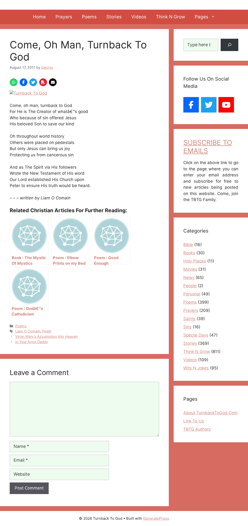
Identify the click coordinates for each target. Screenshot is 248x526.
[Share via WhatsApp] (13, 82)
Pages (201, 17)
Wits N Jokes (196, 368)
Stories (114, 17)
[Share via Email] (53, 82)
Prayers (63, 17)
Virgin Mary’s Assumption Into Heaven (46, 336)
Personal (191, 294)
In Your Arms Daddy (31, 342)
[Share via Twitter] (33, 82)
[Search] (229, 45)
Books (189, 252)
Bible (188, 244)
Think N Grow (170, 17)
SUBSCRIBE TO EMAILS (207, 146)
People (190, 285)
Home (39, 17)
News (188, 277)
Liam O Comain (27, 331)
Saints (189, 318)
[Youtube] (226, 105)
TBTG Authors (197, 429)
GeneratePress (156, 518)
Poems (89, 17)
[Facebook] (191, 105)
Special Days (195, 335)
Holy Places (194, 261)
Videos (138, 17)
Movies (190, 269)
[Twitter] (208, 105)
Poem (47, 331)
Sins (187, 326)
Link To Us (193, 421)
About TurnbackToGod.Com (210, 412)
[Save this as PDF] (43, 82)
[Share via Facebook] (23, 82)
